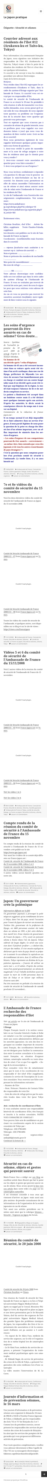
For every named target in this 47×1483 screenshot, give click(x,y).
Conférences (23, 886)
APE (15, 890)
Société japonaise (35, 808)
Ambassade (31, 1151)
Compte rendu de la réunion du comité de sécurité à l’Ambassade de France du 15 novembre (22, 830)
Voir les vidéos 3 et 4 (12, 798)
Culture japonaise (15, 471)
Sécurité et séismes (28, 310)
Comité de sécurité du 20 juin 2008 (18, 1289)
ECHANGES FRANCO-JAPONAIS (27, 1462)
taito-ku (26, 314)
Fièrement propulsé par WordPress (15, 1480)
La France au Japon (16, 642)
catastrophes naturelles (14, 1191)
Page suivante (44, 1474)
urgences (7, 476)
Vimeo (26, 1292)
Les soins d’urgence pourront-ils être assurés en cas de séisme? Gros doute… (21, 330)
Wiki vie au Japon (16, 1227)
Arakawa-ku (31, 312)
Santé (29, 471)
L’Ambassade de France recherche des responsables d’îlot (22, 1011)
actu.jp (6, 354)
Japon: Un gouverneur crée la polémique (21, 903)
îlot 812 (38, 312)
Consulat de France (35, 886)
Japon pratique (14, 1464)
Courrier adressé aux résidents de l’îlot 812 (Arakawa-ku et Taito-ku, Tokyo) (23, 44)
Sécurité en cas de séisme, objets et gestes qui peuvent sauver (22, 1167)
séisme (40, 474)
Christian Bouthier (12, 1292)
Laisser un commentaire (14, 316)
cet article (12, 1021)
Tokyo (5, 644)
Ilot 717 (11, 1466)
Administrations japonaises (26, 884)
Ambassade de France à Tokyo (16, 312)
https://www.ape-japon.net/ (15, 852)
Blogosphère (21, 1223)
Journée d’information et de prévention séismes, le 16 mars (23, 1400)
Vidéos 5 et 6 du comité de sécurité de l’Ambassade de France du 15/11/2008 (22, 657)
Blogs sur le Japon (32, 1223)
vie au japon (27, 1229)
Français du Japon (15, 310)
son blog (36, 1177)
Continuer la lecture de (15, 1140)
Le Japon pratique (15, 17)
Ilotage (23, 471)
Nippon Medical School (11, 1386)
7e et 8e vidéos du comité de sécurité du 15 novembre (23, 488)
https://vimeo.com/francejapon (17, 629)
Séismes (38, 310)
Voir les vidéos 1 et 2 (12, 792)
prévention (18, 1466)
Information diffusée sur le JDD (17, 910)
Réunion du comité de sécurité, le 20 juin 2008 (22, 1242)
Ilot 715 (6, 1466)
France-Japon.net (27, 556)
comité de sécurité (33, 810)
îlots (39, 1384)
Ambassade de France (24, 308)
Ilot (36, 1151)
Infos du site (13, 1225)
